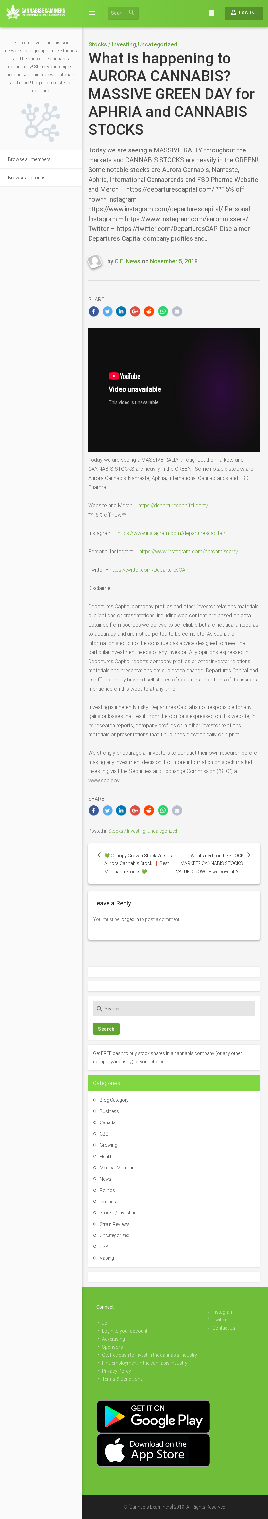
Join (106, 1323)
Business (109, 1111)
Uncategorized (157, 44)
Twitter (219, 1319)
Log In (242, 12)
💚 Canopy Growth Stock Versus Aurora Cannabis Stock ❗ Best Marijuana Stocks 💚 (138, 863)
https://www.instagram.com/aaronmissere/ (188, 551)
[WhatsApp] (163, 311)
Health (106, 1156)
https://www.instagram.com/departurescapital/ (171, 533)
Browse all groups (27, 177)
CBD (104, 1134)
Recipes (108, 1201)
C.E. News (127, 261)
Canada (108, 1122)
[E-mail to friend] (177, 311)
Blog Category (114, 1100)
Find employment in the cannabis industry (144, 1363)
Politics (107, 1190)
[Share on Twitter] (107, 311)
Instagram (223, 1312)
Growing (108, 1145)
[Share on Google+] (135, 311)
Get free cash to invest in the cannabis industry (149, 1355)
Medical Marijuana (118, 1167)
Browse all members (29, 159)
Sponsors (112, 1347)
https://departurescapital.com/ (173, 506)
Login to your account (124, 1331)
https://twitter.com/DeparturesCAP (149, 570)
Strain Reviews (115, 1224)
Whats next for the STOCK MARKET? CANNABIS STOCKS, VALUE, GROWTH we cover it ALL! (210, 863)
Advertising (113, 1339)
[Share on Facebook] (93, 311)
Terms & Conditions (122, 1379)
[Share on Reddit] (149, 311)
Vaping (107, 1258)
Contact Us (223, 1328)
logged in (129, 919)
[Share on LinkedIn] (121, 311)
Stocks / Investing (112, 44)
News (105, 1179)
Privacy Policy (116, 1371)
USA (104, 1246)
